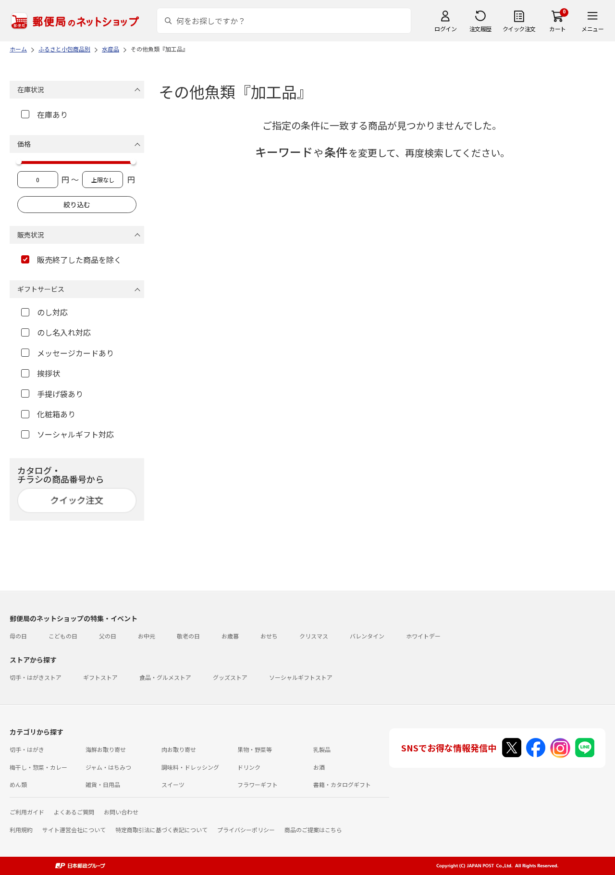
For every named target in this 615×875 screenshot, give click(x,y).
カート (557, 29)
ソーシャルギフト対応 (75, 434)
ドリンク (248, 767)
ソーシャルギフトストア (300, 677)
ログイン (445, 29)
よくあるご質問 (74, 812)
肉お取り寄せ (178, 749)
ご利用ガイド (27, 812)
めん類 (18, 784)
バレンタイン (367, 636)
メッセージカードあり (75, 353)
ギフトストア (100, 677)
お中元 (146, 636)
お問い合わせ (121, 812)
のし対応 (52, 312)
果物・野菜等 (254, 749)
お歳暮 (230, 636)
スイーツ (172, 784)
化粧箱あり (56, 414)
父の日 (107, 636)
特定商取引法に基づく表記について (161, 829)
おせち (269, 636)
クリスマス (313, 636)
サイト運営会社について (74, 829)
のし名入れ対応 (64, 332)
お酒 (319, 767)
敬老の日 (188, 636)
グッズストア (230, 677)
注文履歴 (480, 29)
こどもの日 (63, 636)
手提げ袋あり (60, 394)
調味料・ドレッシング (190, 767)
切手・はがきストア (36, 677)
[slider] (19, 161)
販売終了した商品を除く (79, 259)
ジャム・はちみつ (108, 767)
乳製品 (322, 749)
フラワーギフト (257, 784)
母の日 (18, 636)
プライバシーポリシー (246, 829)
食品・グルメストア (165, 677)
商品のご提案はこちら (313, 829)
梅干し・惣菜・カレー (38, 767)
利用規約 (21, 829)
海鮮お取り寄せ (106, 749)
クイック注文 (519, 29)
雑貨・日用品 (103, 784)
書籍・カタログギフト (342, 784)
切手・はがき (27, 749)
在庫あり (52, 114)
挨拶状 (48, 373)
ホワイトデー (423, 636)
